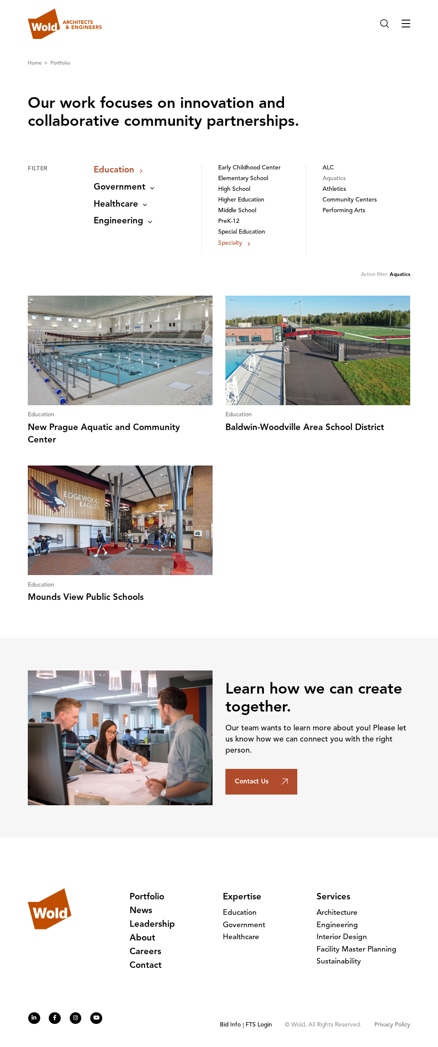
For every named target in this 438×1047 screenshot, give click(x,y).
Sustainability (339, 961)
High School (234, 189)
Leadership (152, 924)
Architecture (337, 912)
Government (119, 187)
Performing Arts (344, 211)
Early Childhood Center (249, 168)
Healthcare (116, 204)
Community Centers (350, 200)
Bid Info (230, 1025)
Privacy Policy (392, 1025)
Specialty (230, 243)
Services (333, 897)
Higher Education (241, 200)
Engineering (118, 221)
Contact (146, 965)
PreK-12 (229, 221)
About (142, 938)
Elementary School (243, 178)
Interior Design (342, 937)
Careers (145, 952)
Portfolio (60, 63)
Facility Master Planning (357, 949)
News (141, 911)
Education (114, 170)
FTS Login (259, 1025)
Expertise (242, 897)
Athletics (334, 189)
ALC (328, 168)
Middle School (237, 211)
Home (35, 63)
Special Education (241, 232)
